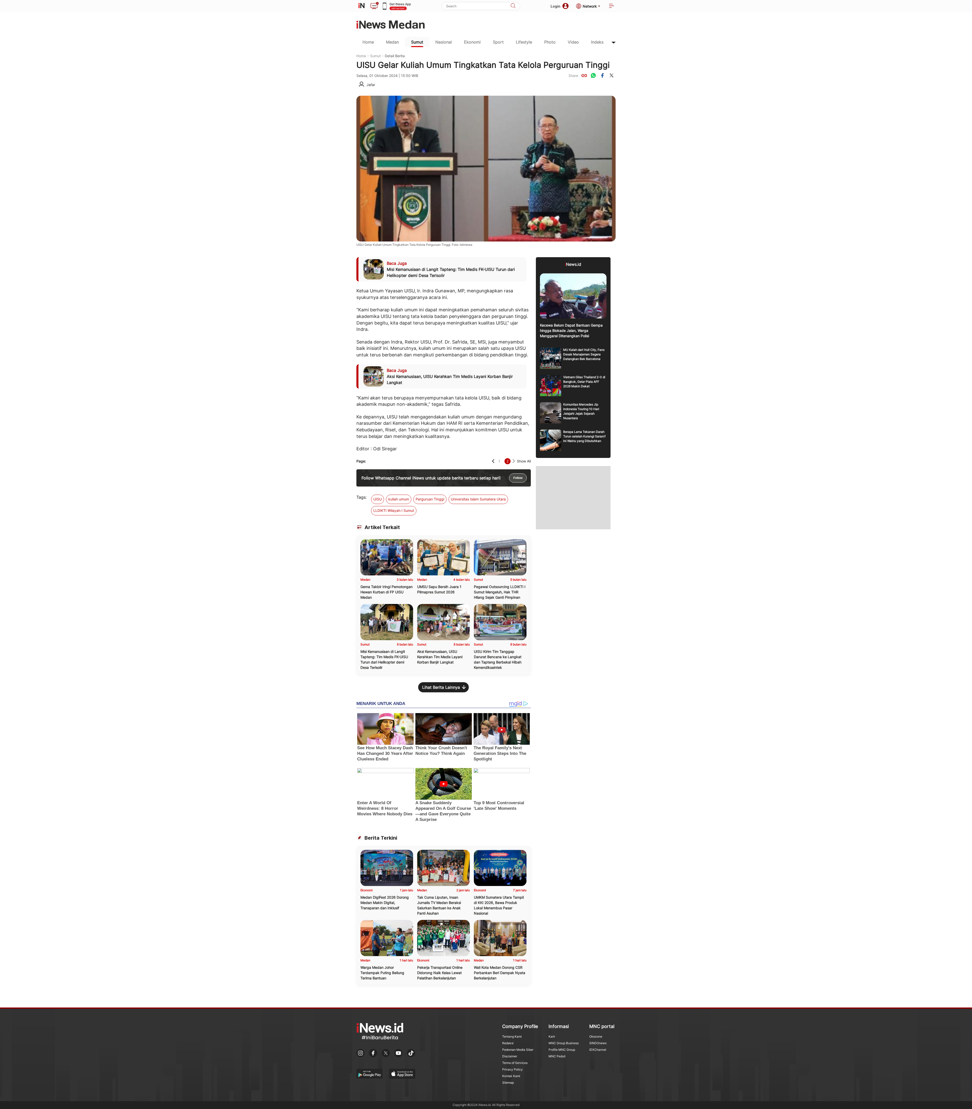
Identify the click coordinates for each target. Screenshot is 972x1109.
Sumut (417, 42)
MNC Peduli (557, 1056)
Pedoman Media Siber (517, 1050)
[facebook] (602, 75)
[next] (514, 461)
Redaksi (508, 1043)
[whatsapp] (593, 75)
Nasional (443, 42)
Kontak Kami (511, 1076)
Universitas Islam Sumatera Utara (478, 499)
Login (555, 6)
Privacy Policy (512, 1069)
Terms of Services (515, 1063)
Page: (361, 461)
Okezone (595, 1036)
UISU (377, 499)
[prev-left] (493, 461)
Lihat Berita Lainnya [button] (441, 687)
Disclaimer (509, 1056)
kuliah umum (398, 499)
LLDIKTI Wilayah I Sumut (393, 510)
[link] (584, 75)
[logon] (361, 6)
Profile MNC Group (562, 1050)
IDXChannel (597, 1050)
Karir (552, 1036)
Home (368, 42)
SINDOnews (597, 1043)
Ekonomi (472, 42)
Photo (550, 42)
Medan (392, 42)
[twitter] (612, 75)
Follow (517, 478)
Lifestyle (524, 42)
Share (573, 75)
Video (573, 42)
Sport (498, 42)
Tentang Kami (512, 1036)
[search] (513, 6)
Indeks (597, 42)
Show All (524, 461)
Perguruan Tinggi (430, 499)
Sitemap (508, 1082)
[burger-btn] (612, 6)
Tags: (361, 497)
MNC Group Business (564, 1043)
